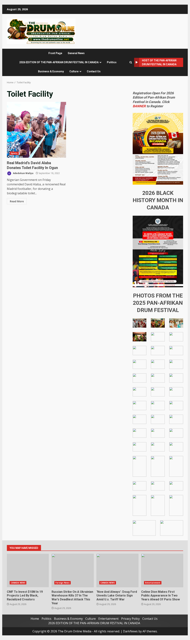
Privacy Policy (130, 619)
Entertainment (152, 582)
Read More (17, 201)
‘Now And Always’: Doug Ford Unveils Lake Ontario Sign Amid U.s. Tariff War (117, 570)
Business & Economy (51, 71)
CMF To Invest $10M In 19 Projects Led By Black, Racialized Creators (28, 570)
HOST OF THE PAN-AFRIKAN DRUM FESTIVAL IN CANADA (159, 62)
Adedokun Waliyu (22, 173)
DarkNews (130, 631)
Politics (112, 62)
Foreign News (62, 582)
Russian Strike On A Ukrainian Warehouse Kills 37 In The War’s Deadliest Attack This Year (73, 570)
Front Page (55, 53)
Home (35, 619)
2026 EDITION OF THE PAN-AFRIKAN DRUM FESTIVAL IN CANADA (59, 62)
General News (76, 53)
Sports (14, 153)
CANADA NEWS (18, 582)
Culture (73, 71)
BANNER (139, 106)
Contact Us (94, 71)
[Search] (131, 62)
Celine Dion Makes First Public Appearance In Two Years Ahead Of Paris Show (162, 570)
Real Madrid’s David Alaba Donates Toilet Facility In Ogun (36, 130)
